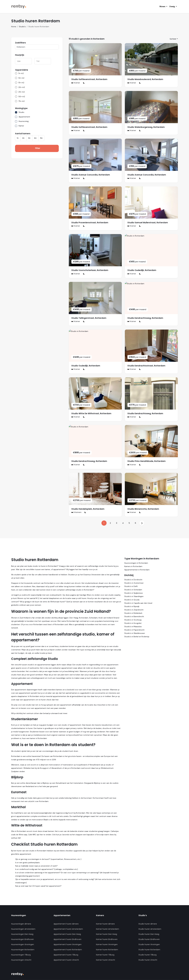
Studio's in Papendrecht (134, 630)
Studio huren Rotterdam (149, 949)
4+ (35, 138)
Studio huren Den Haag (148, 934)
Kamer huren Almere (105, 924)
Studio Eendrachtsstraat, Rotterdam (146, 365)
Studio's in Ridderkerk (133, 613)
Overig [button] (172, 6)
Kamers (100, 915)
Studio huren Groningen (149, 944)
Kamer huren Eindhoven (107, 939)
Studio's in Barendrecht (134, 616)
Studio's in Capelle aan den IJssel (138, 603)
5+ (41, 138)
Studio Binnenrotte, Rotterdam (143, 509)
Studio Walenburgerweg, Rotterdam (146, 127)
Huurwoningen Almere (21, 924)
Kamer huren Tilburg (105, 954)
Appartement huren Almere (66, 924)
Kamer (21, 126)
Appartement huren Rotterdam (68, 949)
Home (13, 26)
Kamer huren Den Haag (106, 934)
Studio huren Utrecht (147, 960)
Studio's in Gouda (131, 600)
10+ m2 (21, 78)
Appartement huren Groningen (68, 944)
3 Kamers (77, 512)
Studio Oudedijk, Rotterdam (141, 270)
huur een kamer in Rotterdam (34, 738)
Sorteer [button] (173, 39)
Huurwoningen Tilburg (21, 954)
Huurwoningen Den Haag (22, 934)
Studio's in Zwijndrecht (133, 610)
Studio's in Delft (131, 586)
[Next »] (141, 523)
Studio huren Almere (147, 924)
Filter (37, 148)
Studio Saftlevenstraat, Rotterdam (89, 79)
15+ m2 (21, 82)
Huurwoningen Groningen (22, 944)
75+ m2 (21, 101)
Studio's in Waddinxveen (134, 633)
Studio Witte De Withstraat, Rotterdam (91, 413)
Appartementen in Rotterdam (137, 570)
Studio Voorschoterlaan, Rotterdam (89, 270)
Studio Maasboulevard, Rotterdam (145, 79)
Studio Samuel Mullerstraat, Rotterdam (147, 222)
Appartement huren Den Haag (67, 934)
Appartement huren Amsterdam (68, 929)
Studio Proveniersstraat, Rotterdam (89, 222)
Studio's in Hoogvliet (133, 623)
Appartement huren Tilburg (66, 954)
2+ (23, 138)
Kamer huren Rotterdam (107, 949)
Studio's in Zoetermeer (134, 583)
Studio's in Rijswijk (131, 606)
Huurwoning (24, 121)
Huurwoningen (18, 915)
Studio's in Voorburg (132, 620)
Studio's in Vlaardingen (133, 596)
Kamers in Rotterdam (133, 566)
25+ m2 (21, 92)
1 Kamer (76, 83)
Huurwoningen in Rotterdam (136, 563)
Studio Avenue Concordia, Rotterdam (90, 174)
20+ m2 (21, 87)
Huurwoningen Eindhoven (22, 939)
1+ (18, 138)
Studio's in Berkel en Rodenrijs (136, 636)
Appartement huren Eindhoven (67, 939)
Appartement (24, 117)
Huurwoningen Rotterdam (22, 949)
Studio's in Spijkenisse (133, 593)
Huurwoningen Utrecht (21, 960)
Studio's (22, 26)
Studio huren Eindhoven (149, 939)
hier (57, 700)
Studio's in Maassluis (133, 626)
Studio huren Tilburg (147, 954)
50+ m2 (21, 96)
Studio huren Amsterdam (149, 929)
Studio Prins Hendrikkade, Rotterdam (146, 461)
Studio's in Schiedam (133, 589)
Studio (21, 112)
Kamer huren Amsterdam (107, 929)
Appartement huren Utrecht (66, 960)
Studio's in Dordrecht (133, 579)
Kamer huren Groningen (107, 944)
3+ (29, 138)
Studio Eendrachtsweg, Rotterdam (145, 318)
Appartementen (62, 915)
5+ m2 (21, 73)
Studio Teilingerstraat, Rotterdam (88, 318)
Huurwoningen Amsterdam (23, 929)
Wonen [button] (162, 6)
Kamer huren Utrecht (105, 960)
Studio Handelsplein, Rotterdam (87, 509)
